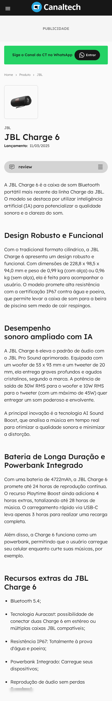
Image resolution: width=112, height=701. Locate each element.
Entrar (91, 55)
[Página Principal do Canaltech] (56, 10)
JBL (40, 75)
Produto (24, 75)
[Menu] (8, 8)
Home (8, 75)
